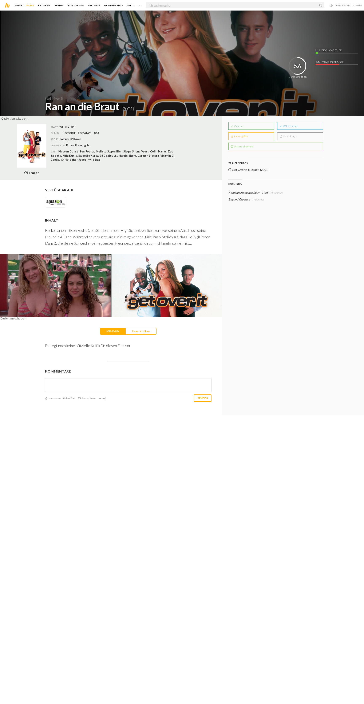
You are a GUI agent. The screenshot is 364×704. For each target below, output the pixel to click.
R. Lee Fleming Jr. (78, 145)
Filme (30, 5)
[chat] (331, 5)
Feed (130, 5)
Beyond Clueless (239, 199)
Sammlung (289, 136)
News (18, 5)
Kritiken (44, 5)
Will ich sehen (290, 126)
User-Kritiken (141, 331)
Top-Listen (76, 5)
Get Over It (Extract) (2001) (250, 169)
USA (97, 133)
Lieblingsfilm (241, 136)
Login (357, 5)
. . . (140, 4)
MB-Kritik (113, 331)
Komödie (69, 133)
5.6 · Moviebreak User (330, 61)
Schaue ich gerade (243, 146)
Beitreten (343, 5)
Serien (59, 5)
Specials (94, 5)
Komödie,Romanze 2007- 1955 (248, 192)
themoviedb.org (18, 118)
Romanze (84, 133)
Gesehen (239, 126)
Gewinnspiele (113, 5)
